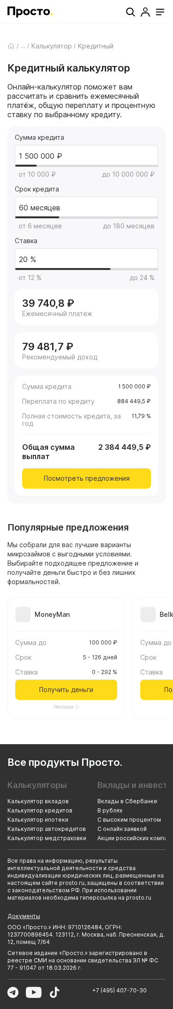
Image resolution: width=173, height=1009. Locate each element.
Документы (23, 916)
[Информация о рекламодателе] (77, 707)
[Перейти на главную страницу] (30, 12)
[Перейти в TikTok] (54, 992)
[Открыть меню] (160, 12)
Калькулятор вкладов (38, 801)
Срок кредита (37, 189)
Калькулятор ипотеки (37, 819)
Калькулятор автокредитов (46, 828)
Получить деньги (66, 689)
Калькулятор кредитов (39, 810)
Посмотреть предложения (87, 478)
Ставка (26, 241)
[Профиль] (145, 12)
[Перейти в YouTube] (34, 992)
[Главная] (11, 46)
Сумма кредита (39, 137)
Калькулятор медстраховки (46, 838)
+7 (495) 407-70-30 (119, 990)
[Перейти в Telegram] (12, 992)
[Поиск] (130, 12)
